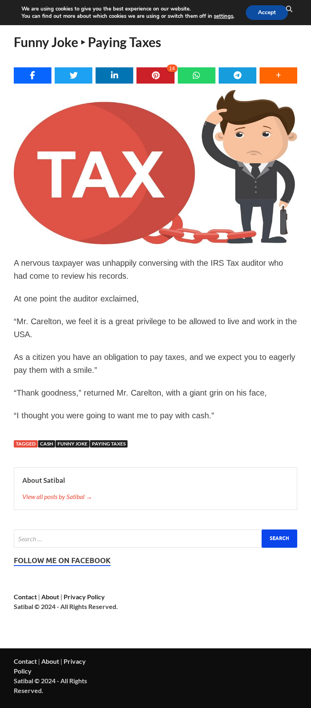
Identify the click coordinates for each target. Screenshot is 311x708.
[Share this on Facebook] (32, 75)
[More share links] (278, 75)
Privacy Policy (84, 596)
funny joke (72, 444)
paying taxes (109, 444)
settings (223, 16)
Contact (25, 596)
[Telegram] (237, 75)
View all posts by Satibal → (57, 496)
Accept (267, 12)
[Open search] (289, 9)
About (50, 596)
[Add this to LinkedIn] (114, 75)
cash (46, 444)
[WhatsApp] (196, 75)
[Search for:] (155, 538)
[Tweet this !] (73, 75)
